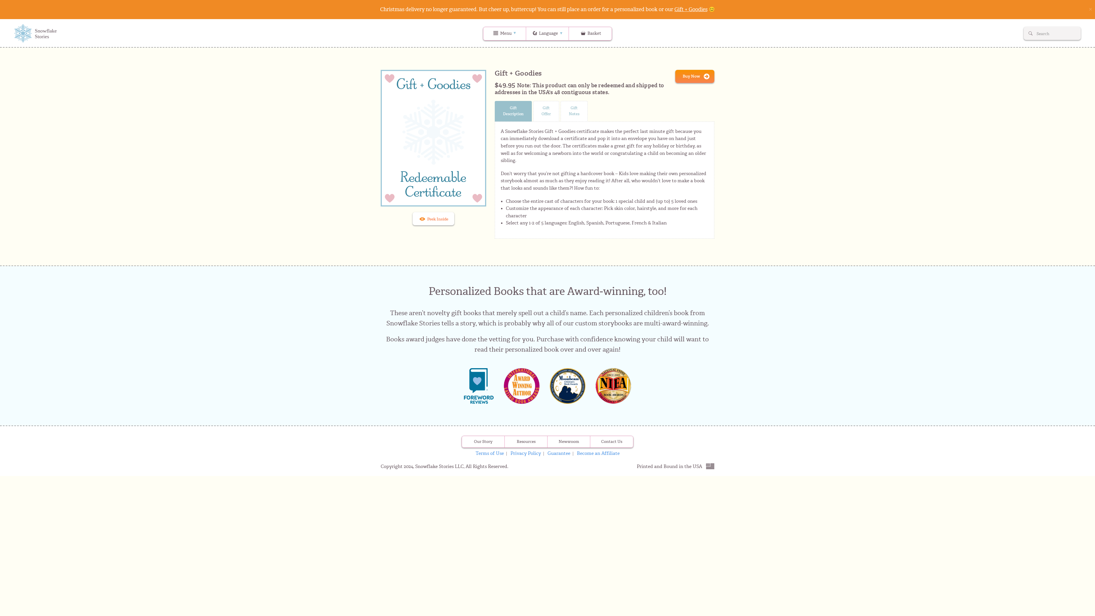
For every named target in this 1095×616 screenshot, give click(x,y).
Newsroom (569, 441)
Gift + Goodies (690, 9)
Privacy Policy (525, 453)
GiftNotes (574, 111)
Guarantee (559, 453)
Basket (594, 33)
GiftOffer (546, 111)
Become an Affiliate (598, 453)
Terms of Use (490, 453)
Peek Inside (437, 219)
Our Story (483, 441)
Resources (526, 441)
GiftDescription (513, 111)
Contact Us (611, 441)
